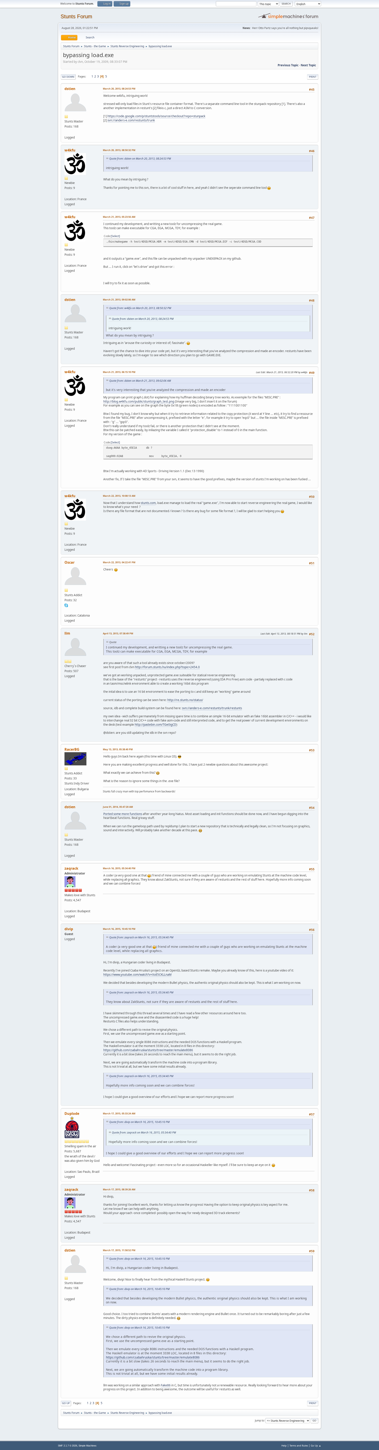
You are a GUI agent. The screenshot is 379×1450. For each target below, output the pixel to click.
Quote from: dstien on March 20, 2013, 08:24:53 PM (140, 158)
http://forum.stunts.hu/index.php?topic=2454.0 (167, 667)
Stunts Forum (76, 16)
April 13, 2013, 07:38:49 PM (118, 633)
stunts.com (148, 503)
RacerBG (71, 749)
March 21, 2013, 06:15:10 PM (119, 372)
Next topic (308, 65)
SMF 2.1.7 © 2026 (67, 1445)
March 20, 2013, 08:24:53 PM (119, 88)
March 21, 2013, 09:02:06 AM (119, 299)
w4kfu (69, 150)
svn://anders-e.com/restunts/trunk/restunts (212, 708)
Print (312, 76)
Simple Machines (88, 1445)
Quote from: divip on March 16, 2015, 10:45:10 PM (139, 1122)
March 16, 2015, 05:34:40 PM (119, 868)
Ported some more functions (122, 814)
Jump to (259, 1420)
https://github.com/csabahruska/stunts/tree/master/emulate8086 (148, 1050)
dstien (69, 88)
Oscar (69, 562)
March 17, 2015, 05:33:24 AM (119, 1113)
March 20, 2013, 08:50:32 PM (119, 150)
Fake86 (166, 1385)
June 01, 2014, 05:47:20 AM (118, 806)
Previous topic (288, 65)
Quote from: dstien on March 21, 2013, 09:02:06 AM (140, 381)
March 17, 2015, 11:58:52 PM (119, 1250)
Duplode (71, 1113)
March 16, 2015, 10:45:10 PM (119, 928)
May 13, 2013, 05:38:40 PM (118, 749)
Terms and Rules (299, 1445)
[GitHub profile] (66, 132)
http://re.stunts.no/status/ (185, 700)
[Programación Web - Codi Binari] (66, 610)
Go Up (66, 1403)
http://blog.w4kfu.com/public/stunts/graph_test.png (138, 401)
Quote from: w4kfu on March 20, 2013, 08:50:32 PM (140, 308)
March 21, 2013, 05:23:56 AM (119, 216)
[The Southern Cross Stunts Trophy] (66, 1166)
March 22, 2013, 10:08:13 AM (119, 495)
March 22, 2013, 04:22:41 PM (119, 562)
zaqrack (71, 868)
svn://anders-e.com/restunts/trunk (131, 120)
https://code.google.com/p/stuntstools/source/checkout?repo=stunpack (156, 116)
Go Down (68, 76)
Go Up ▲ (316, 1445)
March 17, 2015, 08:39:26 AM (119, 1189)
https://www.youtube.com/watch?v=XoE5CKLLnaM (137, 975)
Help (284, 1445)
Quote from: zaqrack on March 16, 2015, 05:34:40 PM (141, 937)
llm (67, 633)
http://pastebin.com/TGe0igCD (155, 725)
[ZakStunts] (66, 906)
